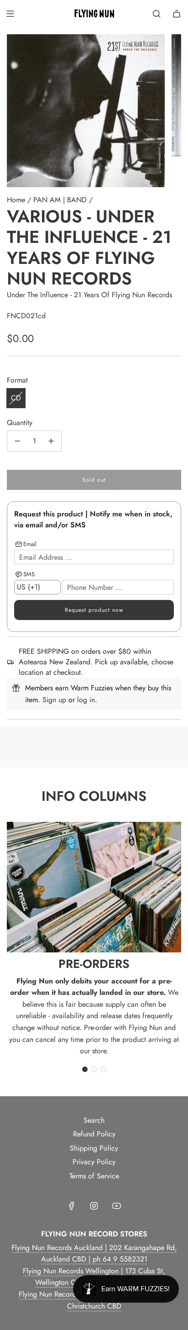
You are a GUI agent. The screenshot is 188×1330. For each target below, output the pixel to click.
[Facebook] (72, 1206)
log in (86, 699)
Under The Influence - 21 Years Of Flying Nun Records (89, 294)
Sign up (54, 699)
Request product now (94, 610)
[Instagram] (94, 1206)
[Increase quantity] (51, 441)
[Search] (156, 14)
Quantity (19, 422)
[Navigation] (10, 14)
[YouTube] (116, 1206)
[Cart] (177, 14)
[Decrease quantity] (17, 441)
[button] (85, 1069)
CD (16, 398)
